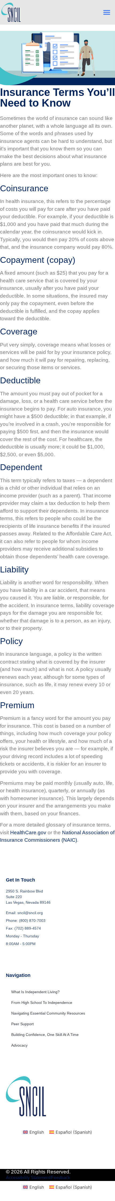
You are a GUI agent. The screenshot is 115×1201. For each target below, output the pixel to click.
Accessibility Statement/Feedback (38, 1177)
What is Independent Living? (35, 992)
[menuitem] (33, 1132)
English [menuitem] (36, 1132)
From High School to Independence (41, 1002)
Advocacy (19, 1045)
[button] (106, 12)
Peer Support (22, 1024)
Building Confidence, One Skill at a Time (45, 1034)
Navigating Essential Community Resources (48, 1013)
